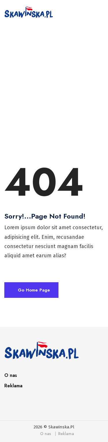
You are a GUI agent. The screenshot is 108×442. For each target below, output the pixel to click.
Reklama (13, 385)
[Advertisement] (54, 88)
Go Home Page (33, 290)
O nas (10, 375)
